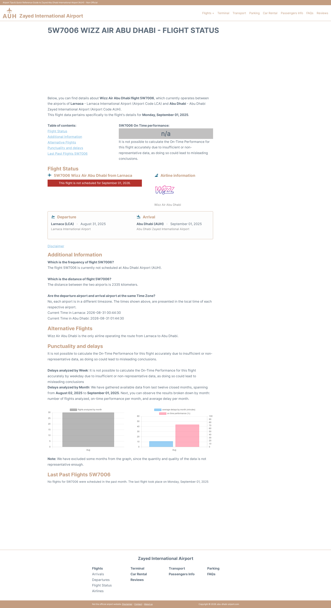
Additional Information (65, 137)
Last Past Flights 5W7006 (68, 153)
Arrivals (98, 574)
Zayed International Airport (51, 15)
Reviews (322, 13)
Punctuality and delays (65, 148)
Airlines (98, 591)
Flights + (208, 13)
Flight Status (57, 131)
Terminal (223, 13)
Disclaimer (127, 604)
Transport (239, 13)
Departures (101, 580)
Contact (138, 604)
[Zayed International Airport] (9, 13)
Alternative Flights (62, 142)
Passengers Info (292, 13)
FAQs (309, 13)
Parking (254, 13)
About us (148, 604)
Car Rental (270, 13)
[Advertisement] (165, 67)
